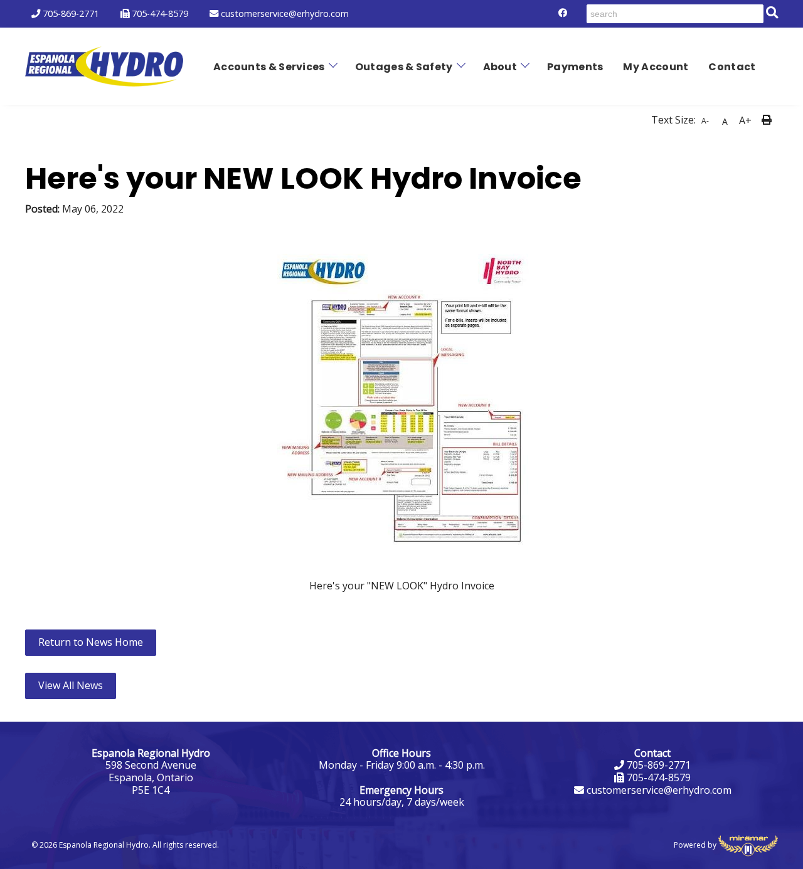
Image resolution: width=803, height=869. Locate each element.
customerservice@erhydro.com (283, 13)
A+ (745, 120)
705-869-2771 (69, 13)
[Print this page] (768, 121)
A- (705, 120)
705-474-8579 (158, 13)
